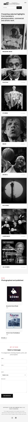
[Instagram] (12, 418)
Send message (7, 395)
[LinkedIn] (15, 418)
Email (3, 365)
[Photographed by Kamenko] (14, 3)
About (2, 372)
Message (3, 378)
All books (4, 337)
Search (19, 7)
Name (2, 358)
